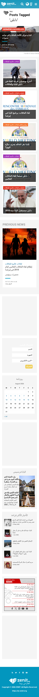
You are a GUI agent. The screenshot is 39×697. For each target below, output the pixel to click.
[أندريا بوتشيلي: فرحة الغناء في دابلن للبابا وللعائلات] (19, 73)
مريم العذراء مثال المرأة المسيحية (23, 562)
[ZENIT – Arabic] (11, 4)
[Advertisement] (19, 315)
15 (28, 400)
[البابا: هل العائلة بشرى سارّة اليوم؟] (19, 136)
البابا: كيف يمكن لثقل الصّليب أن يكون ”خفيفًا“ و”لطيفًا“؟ (22, 553)
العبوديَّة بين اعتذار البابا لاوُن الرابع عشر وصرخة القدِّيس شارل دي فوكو (23, 521)
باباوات (22, 93)
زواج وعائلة (23, 125)
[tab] (12, 581)
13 (19, 400)
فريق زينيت (5, 47)
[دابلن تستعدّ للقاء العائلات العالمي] (19, 168)
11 (11, 400)
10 (6, 400)
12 (15, 400)
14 (24, 400)
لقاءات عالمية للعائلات (11, 62)
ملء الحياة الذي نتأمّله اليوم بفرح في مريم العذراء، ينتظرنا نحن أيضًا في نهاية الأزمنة (11, 482)
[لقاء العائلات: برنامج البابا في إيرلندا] (19, 105)
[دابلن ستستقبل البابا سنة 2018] (19, 200)
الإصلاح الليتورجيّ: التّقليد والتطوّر (22, 541)
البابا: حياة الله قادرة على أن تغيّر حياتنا (22, 531)
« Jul (5, 416)
